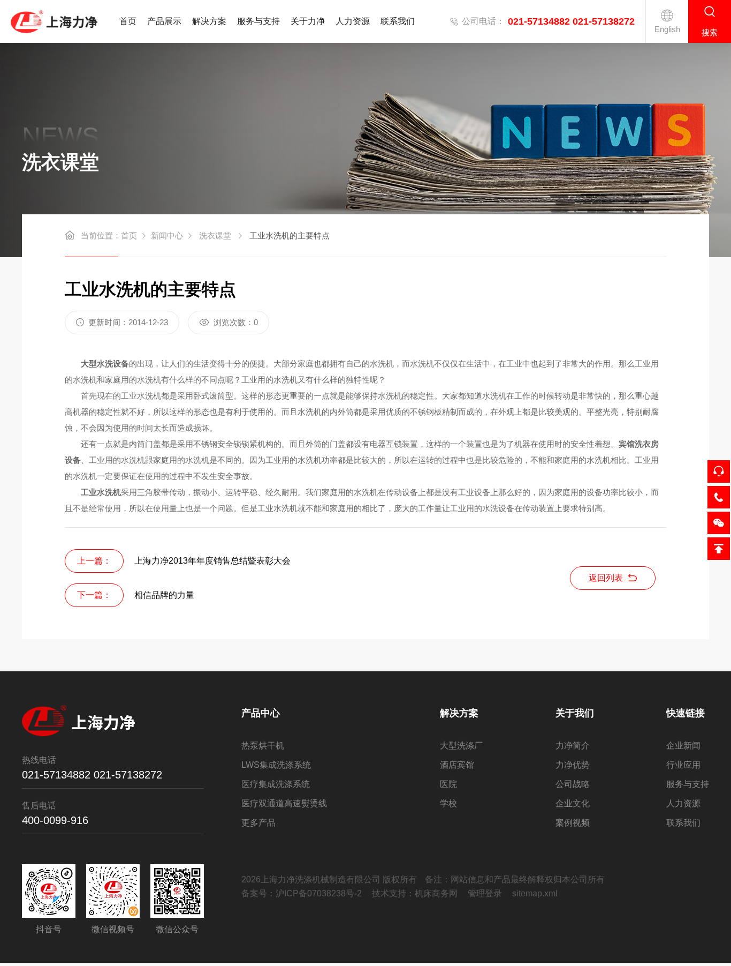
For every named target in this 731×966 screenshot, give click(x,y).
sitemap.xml (535, 893)
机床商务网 (436, 893)
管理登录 (485, 893)
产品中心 (260, 713)
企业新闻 (683, 745)
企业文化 (572, 803)
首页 (127, 21)
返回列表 (606, 577)
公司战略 (572, 784)
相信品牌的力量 (164, 595)
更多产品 (258, 822)
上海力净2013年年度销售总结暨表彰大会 (212, 560)
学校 (448, 803)
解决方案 (209, 21)
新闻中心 (167, 235)
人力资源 (353, 21)
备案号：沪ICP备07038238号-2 (301, 893)
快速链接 (685, 713)
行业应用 (683, 764)
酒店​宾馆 (457, 764)
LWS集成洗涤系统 (276, 764)
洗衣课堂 (215, 235)
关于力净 (308, 21)
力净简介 (572, 745)
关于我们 (574, 713)
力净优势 (572, 764)
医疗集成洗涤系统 (275, 784)
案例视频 (572, 822)
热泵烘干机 (262, 745)
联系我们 (397, 21)
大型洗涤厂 (461, 745)
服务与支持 (258, 21)
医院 (448, 784)
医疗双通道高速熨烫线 (284, 803)
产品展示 (164, 21)
